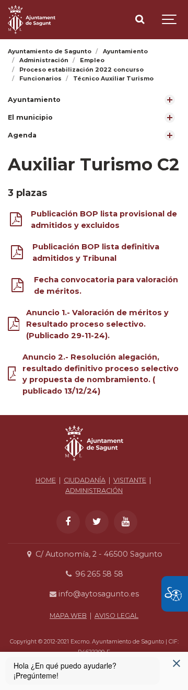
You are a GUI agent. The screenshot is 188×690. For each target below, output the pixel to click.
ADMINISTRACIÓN (94, 490)
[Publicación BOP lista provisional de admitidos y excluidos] (16, 221)
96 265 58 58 (98, 574)
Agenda (22, 135)
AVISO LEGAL (116, 615)
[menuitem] (94, 100)
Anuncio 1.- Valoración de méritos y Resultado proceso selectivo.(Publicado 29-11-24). (97, 324)
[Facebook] (68, 522)
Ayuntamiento (34, 100)
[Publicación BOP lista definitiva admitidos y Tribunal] (17, 254)
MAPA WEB (68, 615)
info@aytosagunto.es (97, 594)
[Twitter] (97, 522)
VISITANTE (129, 480)
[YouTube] (125, 522)
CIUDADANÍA (84, 480)
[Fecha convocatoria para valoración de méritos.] (17, 287)
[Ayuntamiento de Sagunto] (31, 19)
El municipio (30, 117)
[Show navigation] (169, 19)
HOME (46, 480)
